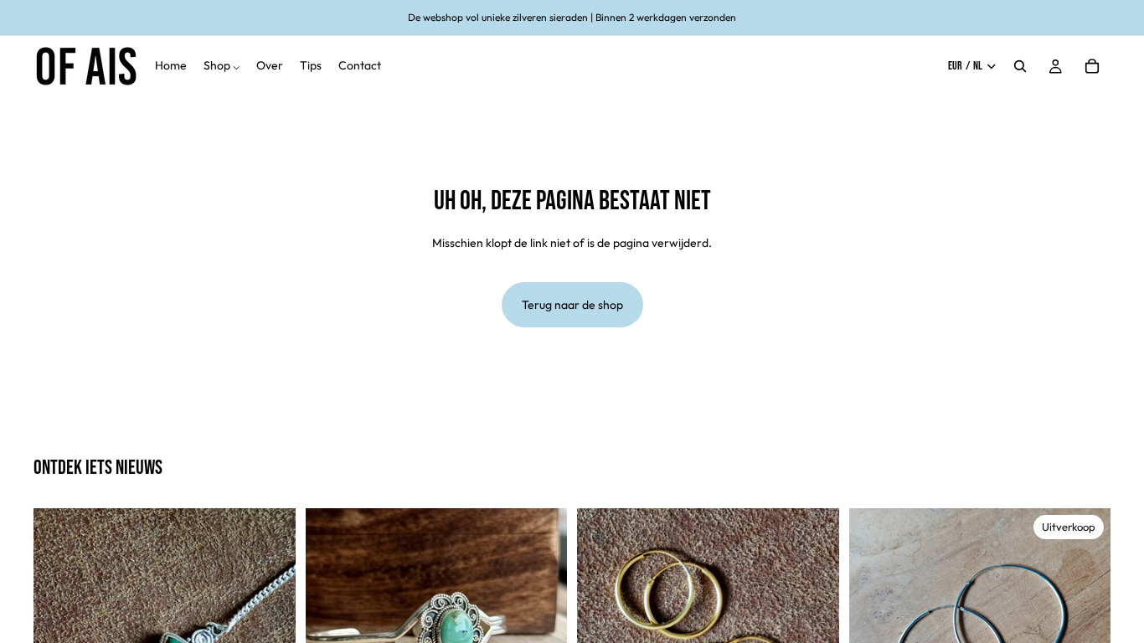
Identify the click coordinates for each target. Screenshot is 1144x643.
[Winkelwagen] (1092, 66)
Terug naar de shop (572, 304)
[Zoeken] (1020, 66)
